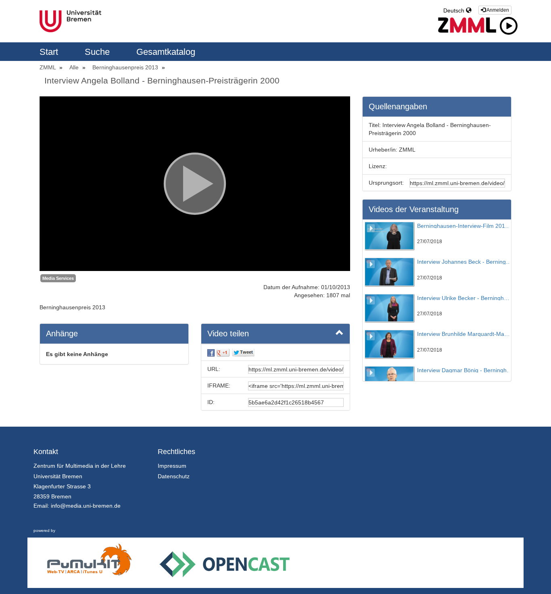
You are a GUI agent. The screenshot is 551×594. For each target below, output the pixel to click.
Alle (74, 67)
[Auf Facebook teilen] (211, 352)
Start (50, 52)
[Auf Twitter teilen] (243, 352)
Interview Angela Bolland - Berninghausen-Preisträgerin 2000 (162, 80)
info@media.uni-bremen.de (86, 505)
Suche (98, 52)
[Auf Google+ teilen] (223, 352)
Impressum (172, 466)
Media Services (58, 278)
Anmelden (497, 10)
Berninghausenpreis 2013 (126, 67)
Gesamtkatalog (165, 52)
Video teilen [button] (228, 333)
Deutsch (454, 10)
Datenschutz (174, 476)
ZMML (48, 67)
